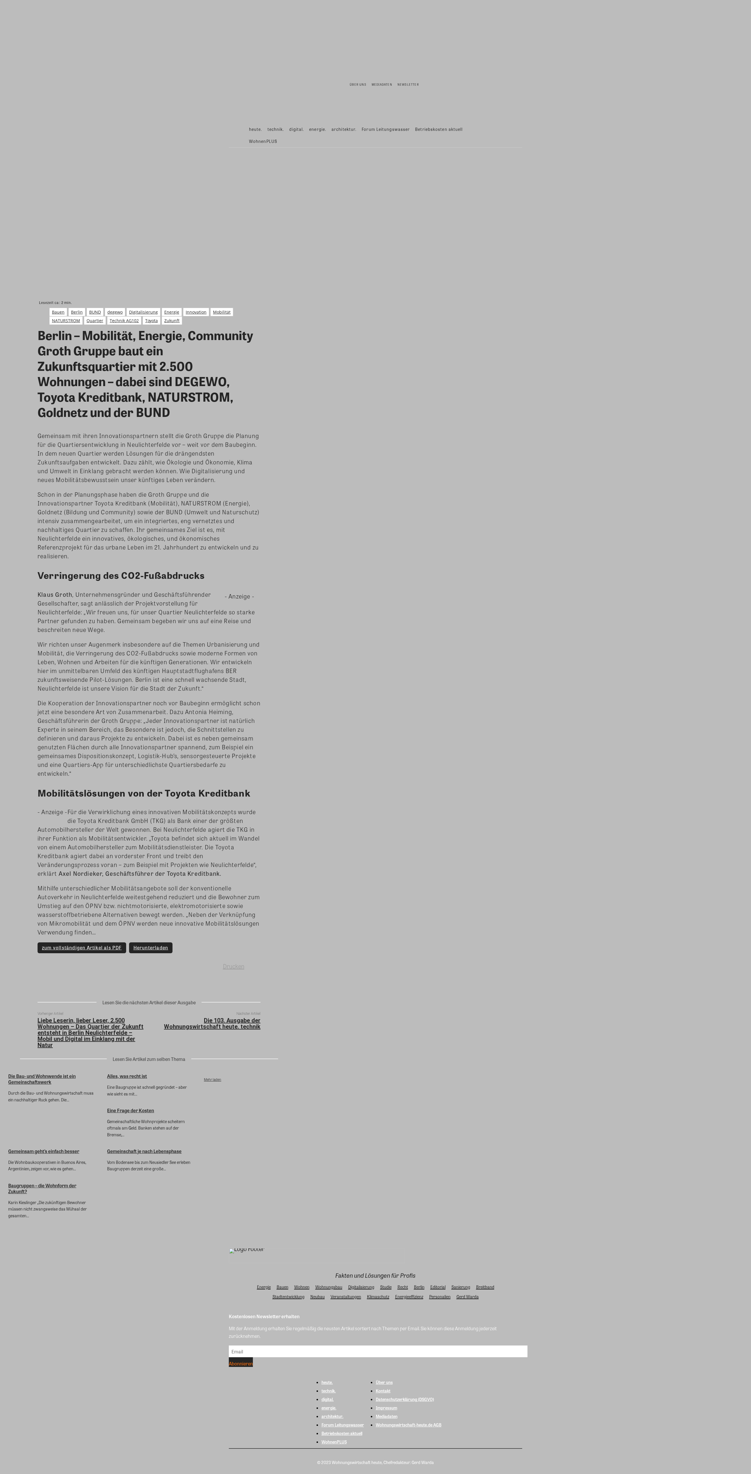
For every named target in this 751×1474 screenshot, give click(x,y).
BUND (95, 312)
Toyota (151, 320)
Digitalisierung (143, 312)
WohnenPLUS (334, 1442)
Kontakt (383, 1391)
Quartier (95, 320)
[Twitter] (128, 966)
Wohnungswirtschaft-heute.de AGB (409, 1425)
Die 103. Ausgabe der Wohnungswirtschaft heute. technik (212, 1023)
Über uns (384, 1382)
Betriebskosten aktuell (342, 1433)
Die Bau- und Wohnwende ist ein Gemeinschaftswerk (42, 1079)
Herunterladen (150, 947)
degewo (115, 312)
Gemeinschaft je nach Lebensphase (144, 1151)
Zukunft (172, 320)
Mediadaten (387, 1416)
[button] (513, 135)
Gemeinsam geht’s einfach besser (43, 1151)
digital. (328, 1399)
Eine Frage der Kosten (130, 1110)
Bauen (58, 312)
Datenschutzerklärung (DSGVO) (405, 1399)
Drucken (233, 966)
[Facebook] (107, 966)
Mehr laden (212, 1079)
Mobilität (222, 312)
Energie (171, 312)
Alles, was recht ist (127, 1076)
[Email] (170, 966)
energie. (329, 1408)
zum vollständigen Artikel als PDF (82, 947)
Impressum (386, 1408)
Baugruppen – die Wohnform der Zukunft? (42, 1188)
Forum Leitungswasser (343, 1425)
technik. (329, 1391)
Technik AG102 (124, 320)
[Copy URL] (191, 966)
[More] (213, 966)
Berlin (77, 312)
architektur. (333, 1416)
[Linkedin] (149, 966)
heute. (327, 1382)
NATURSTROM (66, 320)
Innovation (196, 312)
